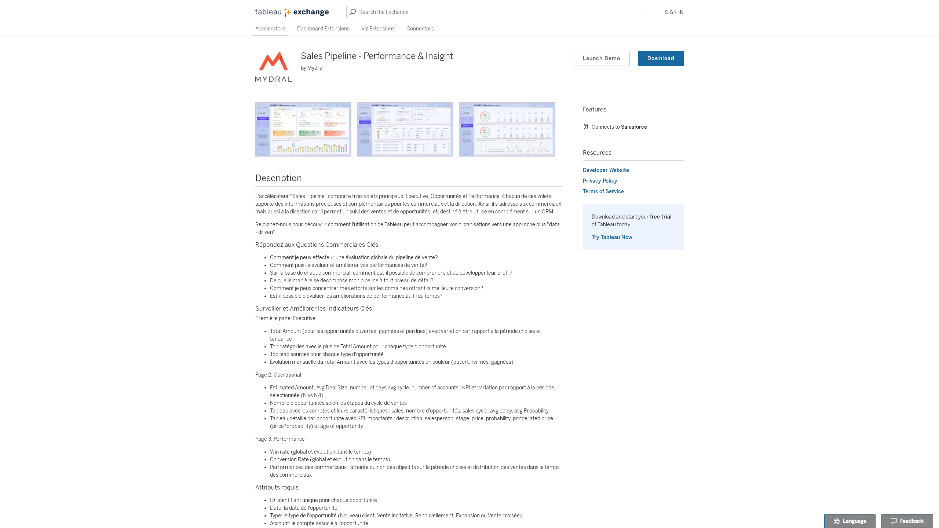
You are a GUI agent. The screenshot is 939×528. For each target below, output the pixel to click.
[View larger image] (303, 129)
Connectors (420, 29)
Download (661, 58)
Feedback (912, 521)
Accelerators (270, 29)
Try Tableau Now (612, 237)
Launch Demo (601, 58)
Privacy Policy (600, 181)
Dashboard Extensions (323, 29)
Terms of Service (603, 191)
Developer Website (606, 170)
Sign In (674, 12)
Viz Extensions (378, 29)
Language (854, 521)
